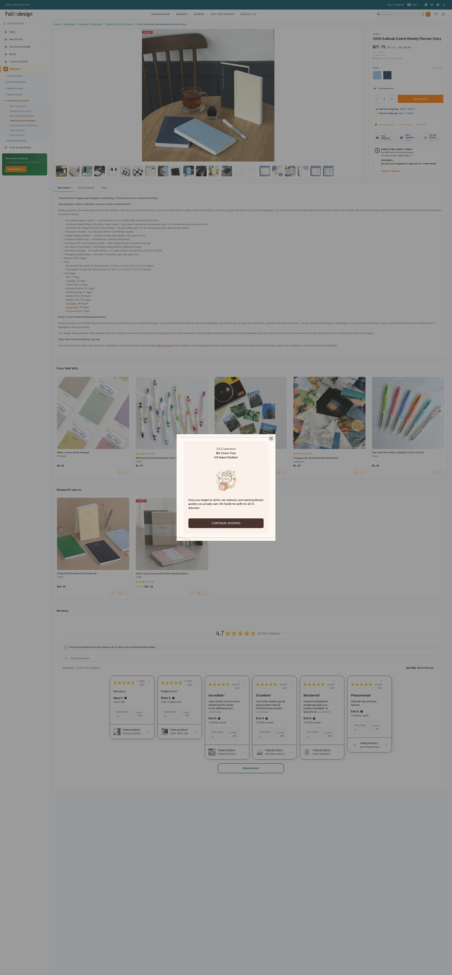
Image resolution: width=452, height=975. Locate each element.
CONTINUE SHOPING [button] (226, 523)
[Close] (271, 438)
